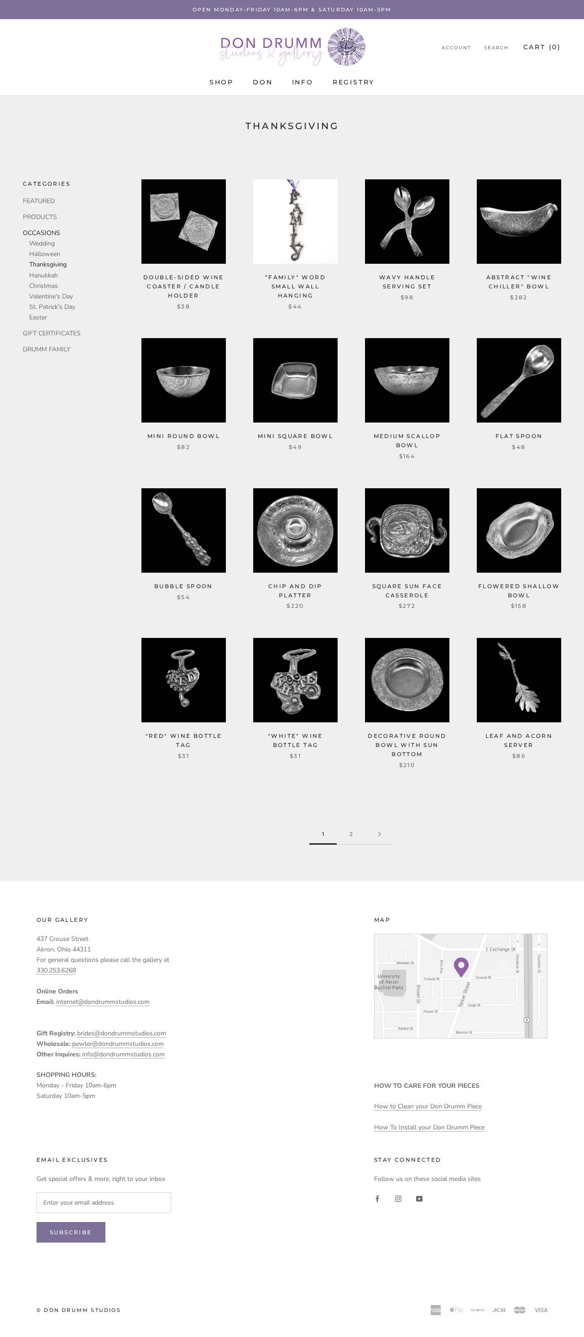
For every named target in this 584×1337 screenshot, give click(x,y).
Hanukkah (43, 275)
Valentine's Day (51, 296)
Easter (38, 317)
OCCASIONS (41, 233)
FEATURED (39, 201)
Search (496, 48)
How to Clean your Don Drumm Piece (428, 1106)
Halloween (44, 254)
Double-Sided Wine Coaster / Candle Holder (183, 286)
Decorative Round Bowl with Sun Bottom (407, 744)
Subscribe (71, 1232)
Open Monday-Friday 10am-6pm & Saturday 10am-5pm (292, 9)
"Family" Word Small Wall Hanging (295, 286)
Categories (46, 183)
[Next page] (379, 834)
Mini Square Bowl (295, 436)
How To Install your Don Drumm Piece (429, 1127)
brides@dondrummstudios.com (121, 1033)
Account (456, 48)
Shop (221, 82)
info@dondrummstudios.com (123, 1054)
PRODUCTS (40, 217)
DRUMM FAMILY (46, 349)
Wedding (42, 243)
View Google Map (461, 986)
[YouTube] (419, 1198)
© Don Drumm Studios (78, 1310)
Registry (354, 82)
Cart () (542, 47)
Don (262, 82)
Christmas (43, 286)
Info (302, 82)
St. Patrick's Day (52, 307)
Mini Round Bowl (183, 436)
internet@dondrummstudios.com (103, 1002)
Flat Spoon (519, 436)
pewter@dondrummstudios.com (118, 1043)
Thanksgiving (48, 264)
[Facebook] (377, 1198)
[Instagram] (398, 1198)
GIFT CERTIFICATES (52, 333)
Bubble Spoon (183, 586)
